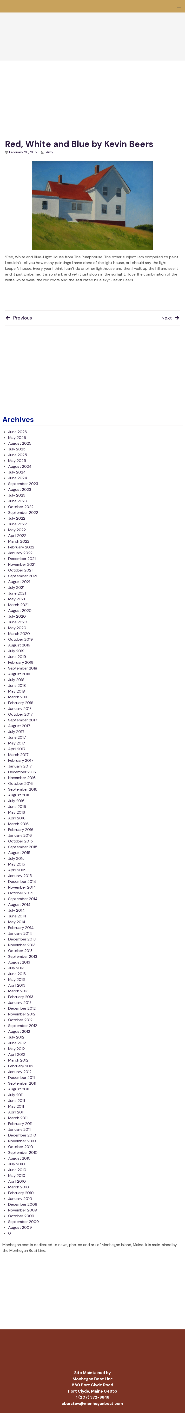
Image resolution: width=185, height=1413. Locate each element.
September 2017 (22, 720)
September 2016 (22, 789)
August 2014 (19, 904)
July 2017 (16, 731)
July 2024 (17, 472)
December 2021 (22, 558)
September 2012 (22, 1025)
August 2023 (19, 489)
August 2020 (20, 610)
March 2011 (17, 1117)
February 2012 (20, 1066)
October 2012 (20, 1019)
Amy (49, 152)
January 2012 (20, 1071)
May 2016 (16, 812)
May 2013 (16, 979)
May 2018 (16, 691)
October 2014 (20, 893)
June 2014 (17, 916)
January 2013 (20, 1002)
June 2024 (17, 477)
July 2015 (16, 858)
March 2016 (18, 823)
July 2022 (16, 518)
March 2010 (18, 1187)
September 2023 (23, 483)
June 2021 (17, 593)
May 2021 (16, 599)
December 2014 (22, 881)
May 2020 (17, 627)
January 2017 (20, 766)
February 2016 (20, 829)
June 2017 (17, 737)
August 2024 (20, 466)
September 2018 (22, 668)
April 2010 (17, 1181)
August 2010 (19, 1158)
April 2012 (16, 1054)
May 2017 (16, 743)
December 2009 (22, 1204)
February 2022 (21, 547)
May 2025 (17, 460)
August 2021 (19, 581)
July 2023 (16, 495)
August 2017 (19, 725)
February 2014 (21, 927)
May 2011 (16, 1106)
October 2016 (20, 783)
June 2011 (16, 1100)
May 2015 (16, 864)
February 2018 (20, 702)
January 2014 (20, 933)
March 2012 (18, 1060)
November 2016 (22, 777)
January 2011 (19, 1129)
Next (166, 318)
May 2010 (16, 1175)
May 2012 (16, 1048)
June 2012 (17, 1042)
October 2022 (20, 506)
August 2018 (19, 673)
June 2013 (17, 973)
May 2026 (17, 437)
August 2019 (19, 645)
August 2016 (19, 795)
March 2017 (18, 754)
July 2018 (16, 679)
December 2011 (21, 1077)
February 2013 (20, 996)
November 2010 (22, 1140)
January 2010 (20, 1198)
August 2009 (20, 1227)
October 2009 (21, 1215)
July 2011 (15, 1094)
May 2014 (16, 921)
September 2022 (23, 512)
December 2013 (22, 939)
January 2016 (20, 835)
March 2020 (19, 633)
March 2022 (18, 541)
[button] (178, 6)
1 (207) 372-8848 (92, 1397)
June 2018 (17, 685)
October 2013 (20, 950)
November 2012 (21, 1014)
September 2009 (23, 1221)
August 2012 (19, 1031)
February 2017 (20, 760)
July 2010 (16, 1164)
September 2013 (22, 956)
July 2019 (16, 650)
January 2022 (20, 552)
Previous (22, 318)
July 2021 (16, 587)
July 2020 (17, 616)
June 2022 (17, 524)
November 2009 (22, 1210)
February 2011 (20, 1123)
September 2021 (22, 575)
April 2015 (17, 869)
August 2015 (19, 852)
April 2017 (17, 748)
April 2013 (16, 985)
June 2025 (17, 454)
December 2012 (22, 1008)
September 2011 (22, 1083)
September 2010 (23, 1152)
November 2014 (22, 887)
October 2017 (20, 714)
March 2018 (18, 697)
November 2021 (21, 564)
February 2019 (20, 662)
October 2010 (20, 1146)
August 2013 (19, 962)
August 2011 (18, 1089)
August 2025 (19, 443)
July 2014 (16, 910)
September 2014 (23, 898)
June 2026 (17, 431)
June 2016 (17, 806)
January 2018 (20, 708)
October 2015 (20, 841)
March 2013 (18, 991)
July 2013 (16, 968)
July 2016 (16, 800)
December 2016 (22, 771)
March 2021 (18, 604)
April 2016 (17, 818)
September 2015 (22, 846)
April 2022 (17, 535)
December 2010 (22, 1135)
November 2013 (21, 944)
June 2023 (17, 501)
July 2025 (17, 449)
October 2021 (20, 570)
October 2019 (20, 639)
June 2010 (17, 1169)
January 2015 (20, 875)
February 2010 (21, 1192)
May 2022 (17, 529)
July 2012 (16, 1037)
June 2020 (17, 622)
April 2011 (16, 1112)
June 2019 (17, 656)
